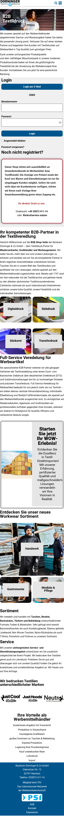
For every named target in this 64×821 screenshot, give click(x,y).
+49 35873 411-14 (38, 211)
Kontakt (32, 808)
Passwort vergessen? (12, 147)
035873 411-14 (37, 777)
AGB (32, 804)
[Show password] (60, 122)
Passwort (6, 116)
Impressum (32, 812)
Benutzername (9, 101)
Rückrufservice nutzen (35, 215)
